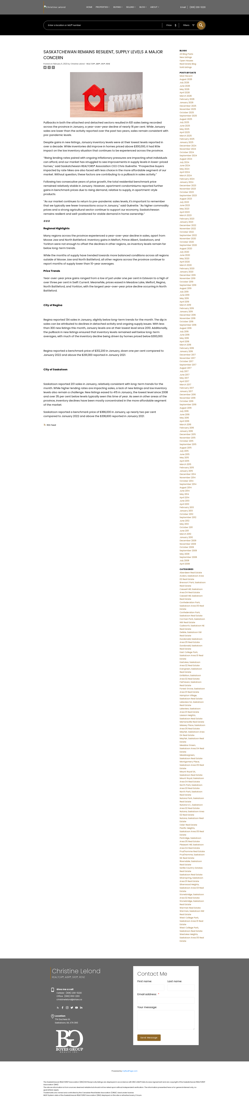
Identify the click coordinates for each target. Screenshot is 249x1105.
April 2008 (185, 563)
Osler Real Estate (188, 824)
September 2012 (188, 517)
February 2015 (187, 467)
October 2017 (186, 361)
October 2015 (186, 440)
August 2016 (186, 407)
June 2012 (184, 520)
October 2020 (187, 241)
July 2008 (184, 560)
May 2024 (184, 168)
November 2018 (187, 318)
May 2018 (184, 338)
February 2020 (187, 268)
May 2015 (184, 457)
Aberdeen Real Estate (191, 572)
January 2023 (186, 221)
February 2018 (187, 348)
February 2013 (187, 507)
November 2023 (188, 188)
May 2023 (184, 208)
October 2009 (187, 547)
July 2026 (184, 82)
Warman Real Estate (190, 907)
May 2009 (184, 553)
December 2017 (188, 354)
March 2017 (185, 384)
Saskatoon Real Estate (191, 874)
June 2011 (184, 530)
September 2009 (188, 550)
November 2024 (188, 148)
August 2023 (186, 198)
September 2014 (188, 484)
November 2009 (188, 543)
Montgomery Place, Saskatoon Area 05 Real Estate (192, 765)
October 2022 (187, 231)
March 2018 (185, 344)
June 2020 (185, 255)
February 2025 (187, 138)
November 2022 (188, 228)
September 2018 (188, 324)
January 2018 (186, 351)
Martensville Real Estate (192, 721)
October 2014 (186, 480)
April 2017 (184, 381)
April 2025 (185, 132)
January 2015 (186, 470)
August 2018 (186, 328)
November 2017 (187, 358)
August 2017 (186, 367)
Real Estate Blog (188, 63)
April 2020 (185, 261)
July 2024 (184, 162)
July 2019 (184, 291)
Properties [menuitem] (102, 7)
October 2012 (186, 514)
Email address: (147, 994)
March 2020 (186, 265)
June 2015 (184, 454)
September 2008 (188, 557)
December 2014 (188, 474)
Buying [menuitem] (117, 7)
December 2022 (188, 225)
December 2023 (188, 185)
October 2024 (187, 152)
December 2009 (188, 540)
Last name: (174, 981)
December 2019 (188, 275)
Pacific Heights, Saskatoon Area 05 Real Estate (192, 831)
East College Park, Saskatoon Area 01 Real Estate (191, 655)
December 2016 (188, 394)
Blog (142, 7)
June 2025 (185, 125)
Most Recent (186, 75)
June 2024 (185, 165)
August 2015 (186, 447)
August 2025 (186, 119)
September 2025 (188, 115)
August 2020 (186, 248)
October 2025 (187, 112)
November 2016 (187, 397)
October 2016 (186, 401)
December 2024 (188, 145)
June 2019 (184, 294)
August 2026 (186, 79)
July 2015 (184, 450)
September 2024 (188, 155)
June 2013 (184, 500)
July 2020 (184, 251)
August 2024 (186, 158)
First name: (144, 981)
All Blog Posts (186, 54)
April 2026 (185, 92)
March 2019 (185, 304)
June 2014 (185, 490)
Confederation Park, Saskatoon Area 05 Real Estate (192, 606)
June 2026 (185, 85)
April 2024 (185, 172)
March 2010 (185, 533)
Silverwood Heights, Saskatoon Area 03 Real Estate (192, 888)
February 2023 (187, 218)
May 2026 (184, 89)
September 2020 (188, 245)
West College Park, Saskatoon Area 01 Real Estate (191, 921)
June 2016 (184, 414)
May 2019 (184, 298)
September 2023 (188, 195)
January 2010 (186, 537)
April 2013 (184, 504)
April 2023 (185, 212)
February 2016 (187, 427)
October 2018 (186, 321)
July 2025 (184, 122)
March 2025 (186, 135)
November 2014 (188, 477)
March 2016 (185, 424)
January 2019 (186, 311)
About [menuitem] (153, 7)
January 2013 (186, 510)
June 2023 (185, 205)
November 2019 (187, 278)
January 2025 (186, 142)
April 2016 (184, 421)
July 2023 (184, 202)
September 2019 (188, 285)
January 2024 (186, 182)
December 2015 (188, 434)
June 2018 (184, 334)
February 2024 (187, 178)
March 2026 (186, 95)
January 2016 (186, 431)
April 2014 (184, 497)
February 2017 (187, 387)
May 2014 (184, 494)
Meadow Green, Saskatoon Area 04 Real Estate (192, 748)
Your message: (147, 1007)
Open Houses (186, 60)
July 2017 (184, 371)
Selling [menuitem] (130, 7)
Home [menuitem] (89, 7)
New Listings (186, 57)
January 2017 (186, 391)
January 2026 (186, 102)
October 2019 (186, 281)
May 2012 (184, 523)
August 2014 (186, 487)
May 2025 (184, 129)
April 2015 (184, 460)
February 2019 (187, 308)
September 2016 (188, 404)
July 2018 (184, 331)
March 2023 (186, 215)
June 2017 (184, 374)
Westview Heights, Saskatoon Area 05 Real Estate (192, 937)
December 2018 (188, 314)
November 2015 (187, 437)
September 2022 (188, 235)
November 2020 (188, 238)
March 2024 (186, 175)
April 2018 (184, 341)
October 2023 (187, 192)
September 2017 (188, 364)
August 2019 (185, 288)
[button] (58, 1007)
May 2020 (184, 258)
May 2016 (184, 417)
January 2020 (186, 271)
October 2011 (186, 527)
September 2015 (188, 444)
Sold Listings (186, 67)
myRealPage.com (129, 1071)
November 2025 (188, 109)
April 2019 (184, 301)
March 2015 (185, 464)
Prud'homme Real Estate (192, 851)
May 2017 (184, 377)
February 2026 (187, 99)
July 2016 (184, 411)
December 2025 (188, 105)
